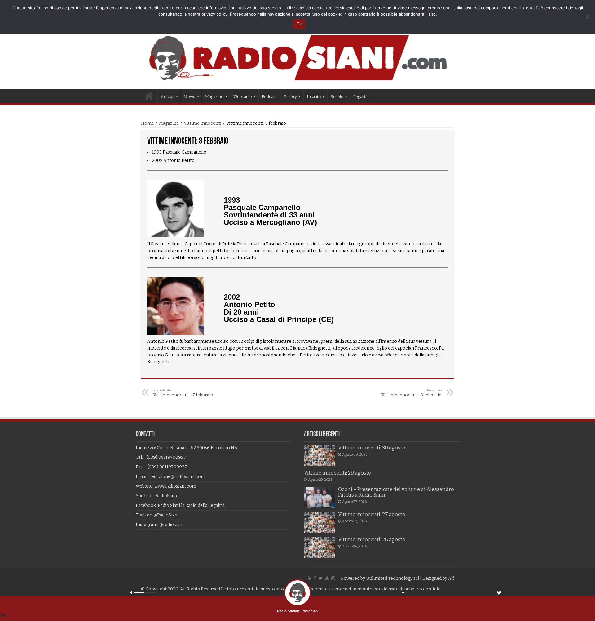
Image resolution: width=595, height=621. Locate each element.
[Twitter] (320, 578)
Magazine (169, 123)
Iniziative (315, 96)
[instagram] (333, 578)
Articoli (167, 96)
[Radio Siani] (297, 57)
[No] (587, 17)
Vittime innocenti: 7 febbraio (183, 393)
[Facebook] (315, 578)
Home (149, 95)
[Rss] (309, 578)
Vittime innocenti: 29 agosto (337, 473)
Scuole (337, 96)
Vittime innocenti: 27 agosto (371, 514)
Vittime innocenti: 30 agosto (371, 448)
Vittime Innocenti (202, 123)
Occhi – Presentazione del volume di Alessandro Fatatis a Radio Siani (396, 492)
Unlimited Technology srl (392, 578)
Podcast (269, 96)
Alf (451, 578)
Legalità (360, 96)
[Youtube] (326, 578)
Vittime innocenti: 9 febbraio (411, 393)
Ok (299, 24)
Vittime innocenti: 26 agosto (371, 540)
